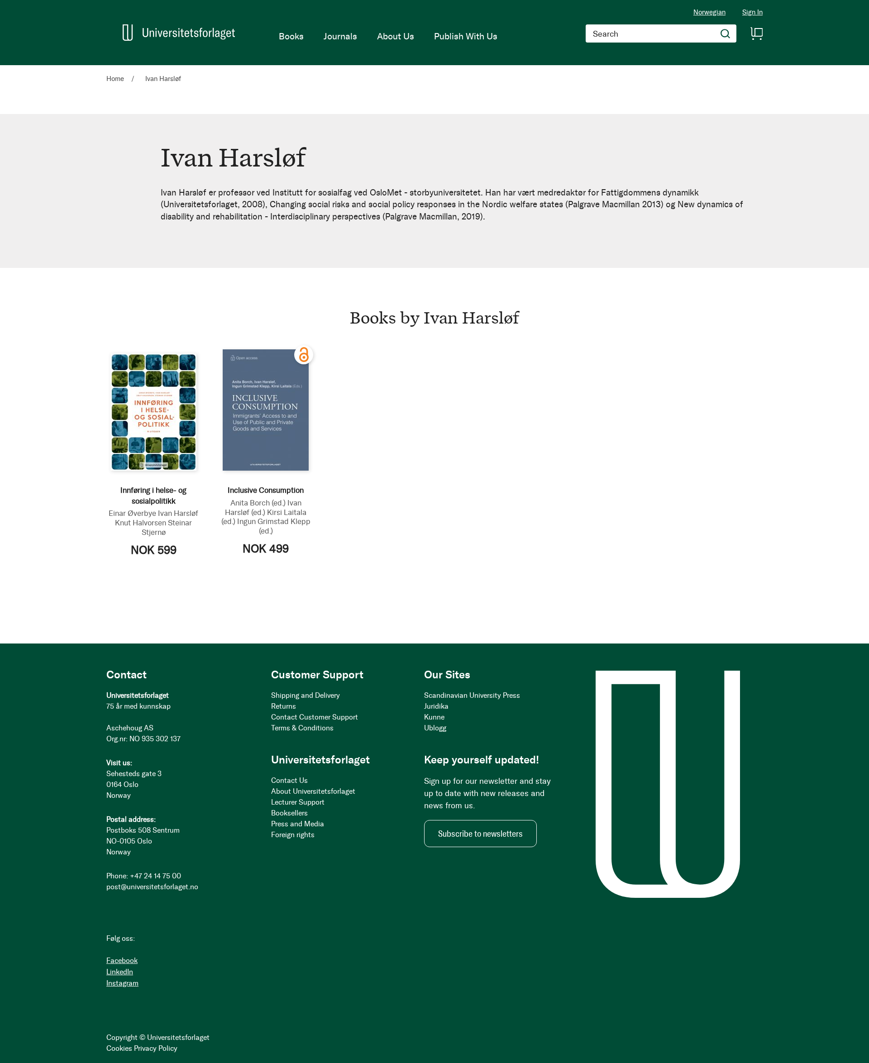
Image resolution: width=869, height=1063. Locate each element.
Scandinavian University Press (472, 695)
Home (116, 79)
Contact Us (289, 780)
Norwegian (709, 12)
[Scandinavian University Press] (178, 32)
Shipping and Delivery (305, 695)
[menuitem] (291, 36)
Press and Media (297, 824)
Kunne (434, 717)
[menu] (388, 36)
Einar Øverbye (132, 513)
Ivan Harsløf (178, 513)
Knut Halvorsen (140, 522)
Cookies (119, 1048)
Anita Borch (258, 502)
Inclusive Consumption (266, 490)
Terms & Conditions (302, 728)
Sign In (752, 12)
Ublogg (435, 728)
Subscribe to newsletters (480, 833)
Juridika (436, 706)
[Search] (725, 33)
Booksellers (289, 813)
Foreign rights (293, 834)
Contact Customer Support (314, 717)
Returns (283, 706)
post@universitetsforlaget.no (152, 886)
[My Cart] (756, 33)
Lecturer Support (298, 802)
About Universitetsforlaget (313, 791)
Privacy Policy (155, 1048)
